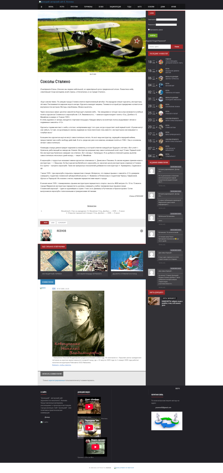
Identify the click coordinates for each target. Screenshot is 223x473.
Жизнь (51, 7)
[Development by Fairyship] (124, 468)
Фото (140, 7)
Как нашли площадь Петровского (89, 274)
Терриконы (88, 7)
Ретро (62, 7)
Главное (168, 59)
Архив (173, 7)
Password (151, 25)
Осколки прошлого (172, 118)
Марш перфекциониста (173, 134)
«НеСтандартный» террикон (52, 274)
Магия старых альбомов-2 (174, 120)
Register (149, 41)
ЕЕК (54, 288)
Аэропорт (62, 223)
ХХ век (101, 7)
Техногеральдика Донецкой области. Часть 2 (174, 63)
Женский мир (170, 86)
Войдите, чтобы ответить (61, 365)
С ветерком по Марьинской (170, 149)
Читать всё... (162, 186)
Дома (163, 7)
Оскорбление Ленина (173, 106)
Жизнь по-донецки (172, 76)
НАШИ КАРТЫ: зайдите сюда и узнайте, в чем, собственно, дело (172, 303)
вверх (177, 388)
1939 (52, 223)
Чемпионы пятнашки (173, 93)
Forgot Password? (159, 41)
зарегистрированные (57, 380)
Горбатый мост (171, 156)
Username (152, 19)
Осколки (151, 7)
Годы (129, 7)
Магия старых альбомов (174, 141)
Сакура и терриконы (172, 79)
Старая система (171, 127)
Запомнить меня (156, 30)
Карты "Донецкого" (169, 298)
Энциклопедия (115, 7)
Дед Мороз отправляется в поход (125, 274)
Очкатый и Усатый (172, 113)
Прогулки (74, 7)
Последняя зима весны (173, 100)
